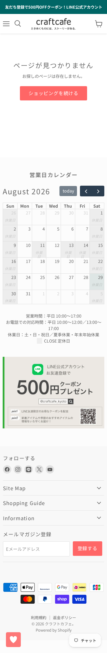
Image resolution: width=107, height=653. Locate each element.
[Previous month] (86, 191)
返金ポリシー (64, 617)
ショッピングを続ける (53, 93)
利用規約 (38, 617)
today (68, 191)
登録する (87, 548)
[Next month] (98, 191)
